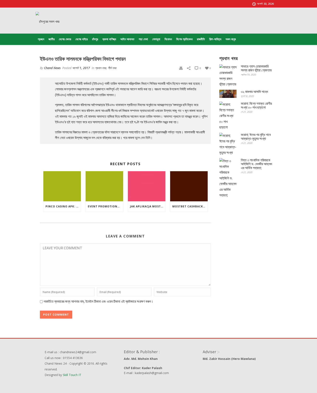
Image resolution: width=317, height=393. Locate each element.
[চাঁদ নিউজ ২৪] (47, 21)
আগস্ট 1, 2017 (81, 68)
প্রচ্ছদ (41, 39)
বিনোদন (168, 39)
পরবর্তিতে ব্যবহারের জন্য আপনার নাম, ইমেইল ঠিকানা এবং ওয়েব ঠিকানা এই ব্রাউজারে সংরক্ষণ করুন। (98, 301)
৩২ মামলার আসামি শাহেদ (254, 92)
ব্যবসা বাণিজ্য (109, 39)
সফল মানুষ (231, 39)
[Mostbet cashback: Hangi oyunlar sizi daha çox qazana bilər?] (189, 186)
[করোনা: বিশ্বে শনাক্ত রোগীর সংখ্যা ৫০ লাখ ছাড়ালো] (228, 116)
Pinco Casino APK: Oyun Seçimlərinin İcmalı (63, 206)
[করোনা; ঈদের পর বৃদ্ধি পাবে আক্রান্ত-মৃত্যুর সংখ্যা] (228, 144)
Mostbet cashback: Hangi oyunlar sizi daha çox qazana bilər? (190, 206)
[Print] (181, 68)
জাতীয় (52, 39)
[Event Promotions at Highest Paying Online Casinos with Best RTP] (104, 186)
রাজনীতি (201, 39)
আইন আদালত (127, 39)
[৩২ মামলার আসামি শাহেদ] (228, 94)
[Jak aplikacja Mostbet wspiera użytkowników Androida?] (146, 186)
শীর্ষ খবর (112, 68)
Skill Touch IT (72, 375)
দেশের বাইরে (81, 39)
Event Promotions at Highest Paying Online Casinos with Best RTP (105, 206)
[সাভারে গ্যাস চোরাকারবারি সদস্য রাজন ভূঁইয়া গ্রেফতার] (228, 75)
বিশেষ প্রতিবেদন (184, 39)
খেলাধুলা (156, 39)
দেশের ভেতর (65, 39)
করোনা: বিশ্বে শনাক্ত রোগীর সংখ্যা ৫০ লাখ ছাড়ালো (256, 105)
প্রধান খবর (100, 68)
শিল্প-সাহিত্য (215, 39)
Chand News (52, 68)
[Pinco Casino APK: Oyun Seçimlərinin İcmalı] (62, 186)
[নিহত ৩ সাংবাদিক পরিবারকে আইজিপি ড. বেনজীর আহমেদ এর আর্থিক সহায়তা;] (228, 178)
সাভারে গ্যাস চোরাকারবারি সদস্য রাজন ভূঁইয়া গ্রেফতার (256, 68)
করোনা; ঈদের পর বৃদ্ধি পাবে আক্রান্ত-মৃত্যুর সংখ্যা (256, 136)
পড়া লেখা (143, 39)
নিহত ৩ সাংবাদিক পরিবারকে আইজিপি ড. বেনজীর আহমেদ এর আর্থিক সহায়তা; (256, 164)
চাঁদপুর (95, 39)
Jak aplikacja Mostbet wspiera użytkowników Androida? (147, 206)
